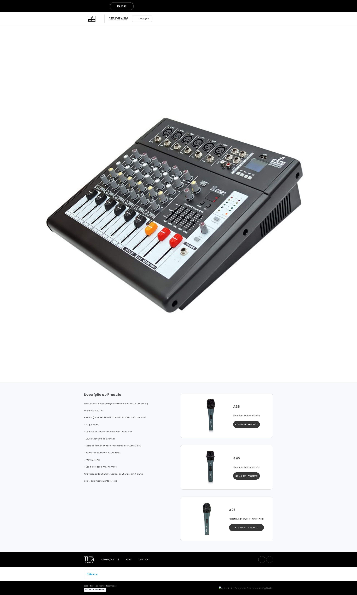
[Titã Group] (74, 6)
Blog (129, 559)
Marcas (121, 6)
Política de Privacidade (95, 589)
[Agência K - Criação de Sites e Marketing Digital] (246, 588)
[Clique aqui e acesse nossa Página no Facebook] (261, 559)
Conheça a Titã (110, 559)
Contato (143, 559)
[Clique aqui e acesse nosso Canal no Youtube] (269, 559)
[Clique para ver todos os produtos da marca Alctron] (92, 573)
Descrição (144, 18)
